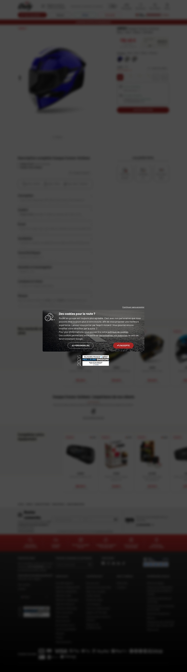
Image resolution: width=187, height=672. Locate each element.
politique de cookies (118, 331)
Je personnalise (81, 345)
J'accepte (124, 345)
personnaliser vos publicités (113, 335)
